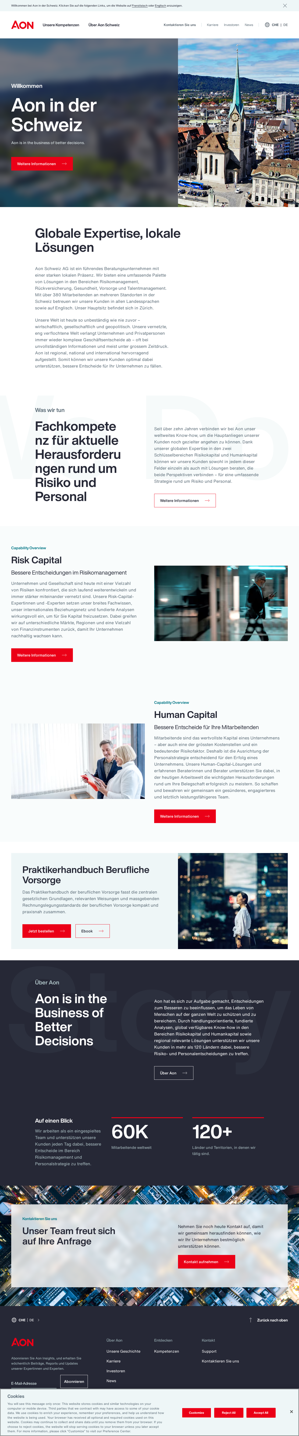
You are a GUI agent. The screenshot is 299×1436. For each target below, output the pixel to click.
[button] (46, 931)
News (249, 24)
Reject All (228, 1412)
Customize (196, 1412)
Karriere (212, 24)
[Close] (291, 1411)
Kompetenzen (166, 1351)
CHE (280, 24)
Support (209, 1351)
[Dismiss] (285, 5)
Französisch (140, 5)
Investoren (231, 24)
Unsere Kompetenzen (61, 25)
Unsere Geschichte (123, 1351)
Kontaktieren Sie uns (180, 24)
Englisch (160, 5)
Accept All (261, 1412)
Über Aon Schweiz (104, 25)
